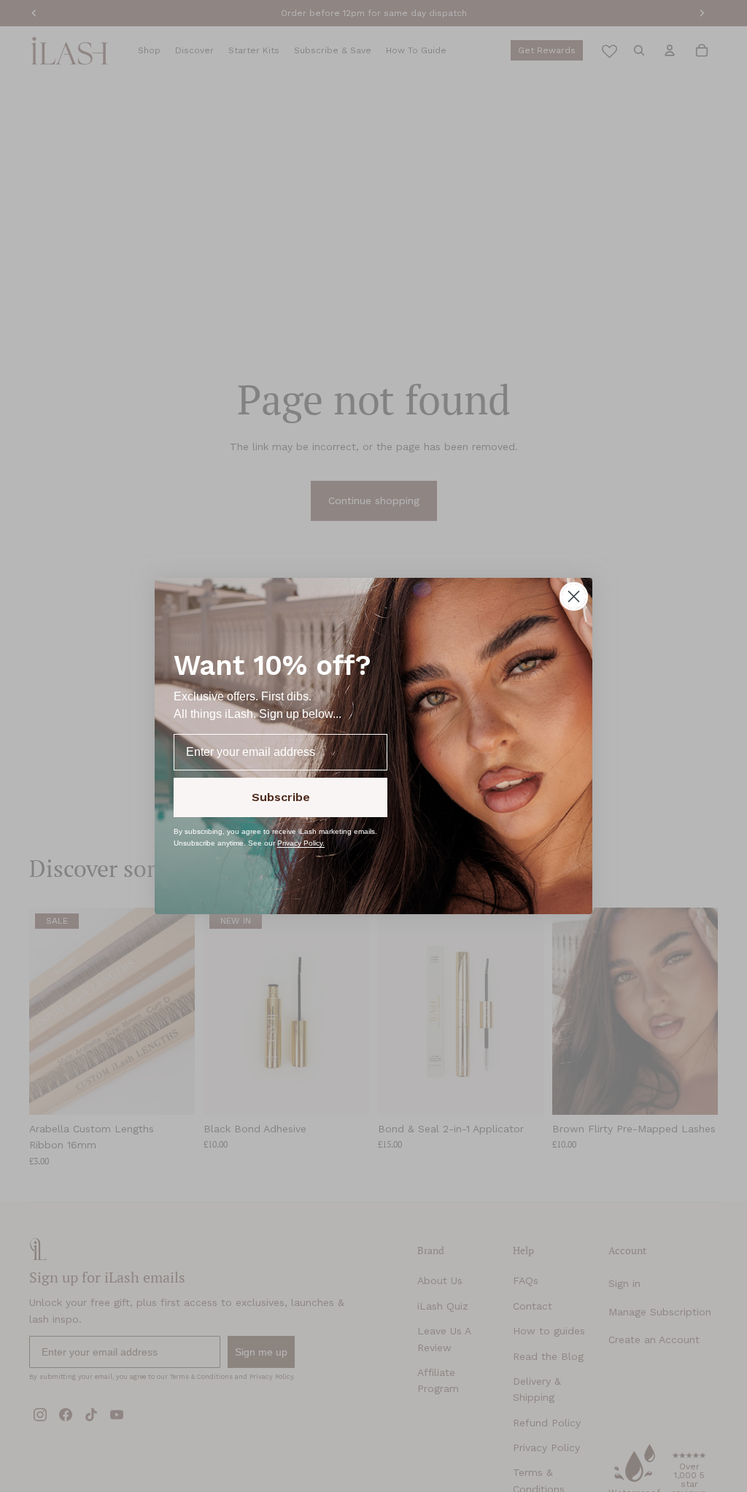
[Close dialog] (574, 596)
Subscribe (281, 797)
